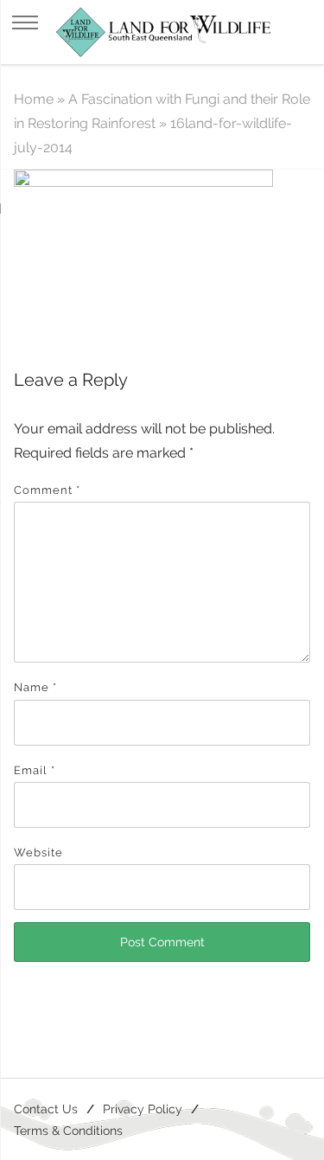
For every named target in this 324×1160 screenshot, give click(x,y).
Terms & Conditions (68, 1130)
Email (34, 770)
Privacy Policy (142, 1108)
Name (35, 687)
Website (38, 852)
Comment (47, 490)
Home (34, 99)
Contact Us (46, 1108)
